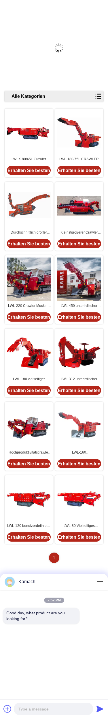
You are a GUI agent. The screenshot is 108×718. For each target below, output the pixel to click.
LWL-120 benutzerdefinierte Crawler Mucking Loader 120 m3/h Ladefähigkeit (29, 526)
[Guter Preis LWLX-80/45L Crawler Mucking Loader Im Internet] (29, 132)
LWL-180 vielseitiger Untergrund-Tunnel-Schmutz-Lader (29, 379)
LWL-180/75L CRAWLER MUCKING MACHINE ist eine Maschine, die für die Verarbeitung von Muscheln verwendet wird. (79, 159)
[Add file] (7, 708)
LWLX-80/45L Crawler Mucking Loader (29, 159)
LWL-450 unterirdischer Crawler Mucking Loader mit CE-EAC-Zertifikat (79, 306)
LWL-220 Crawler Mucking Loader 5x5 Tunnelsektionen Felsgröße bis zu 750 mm (28, 306)
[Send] (100, 708)
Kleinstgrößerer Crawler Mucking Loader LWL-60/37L (79, 232)
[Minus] (99, 581)
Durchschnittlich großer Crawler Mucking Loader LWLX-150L (29, 232)
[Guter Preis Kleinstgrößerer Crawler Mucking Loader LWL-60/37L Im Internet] (79, 206)
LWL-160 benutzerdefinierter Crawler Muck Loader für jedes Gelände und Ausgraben (79, 452)
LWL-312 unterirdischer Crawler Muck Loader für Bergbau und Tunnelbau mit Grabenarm (79, 379)
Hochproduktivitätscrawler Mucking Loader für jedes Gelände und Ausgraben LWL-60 (29, 452)
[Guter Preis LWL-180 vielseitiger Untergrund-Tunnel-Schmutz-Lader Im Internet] (29, 352)
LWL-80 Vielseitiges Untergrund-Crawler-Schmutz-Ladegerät (79, 526)
